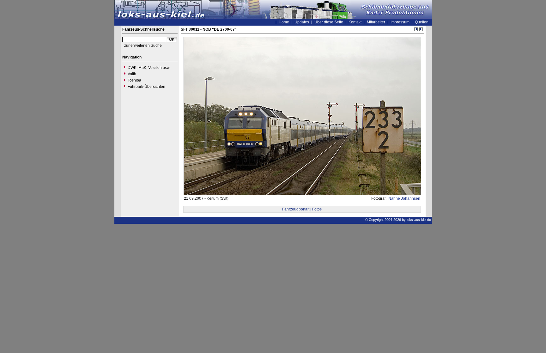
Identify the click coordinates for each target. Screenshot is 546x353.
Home (284, 22)
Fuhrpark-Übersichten (146, 86)
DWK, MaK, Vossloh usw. (149, 67)
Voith (132, 74)
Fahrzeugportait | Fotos (302, 209)
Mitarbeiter (376, 22)
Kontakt (355, 22)
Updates (301, 22)
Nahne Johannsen (403, 198)
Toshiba (134, 80)
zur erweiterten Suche (143, 45)
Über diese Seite (328, 22)
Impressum (400, 22)
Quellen (421, 22)
